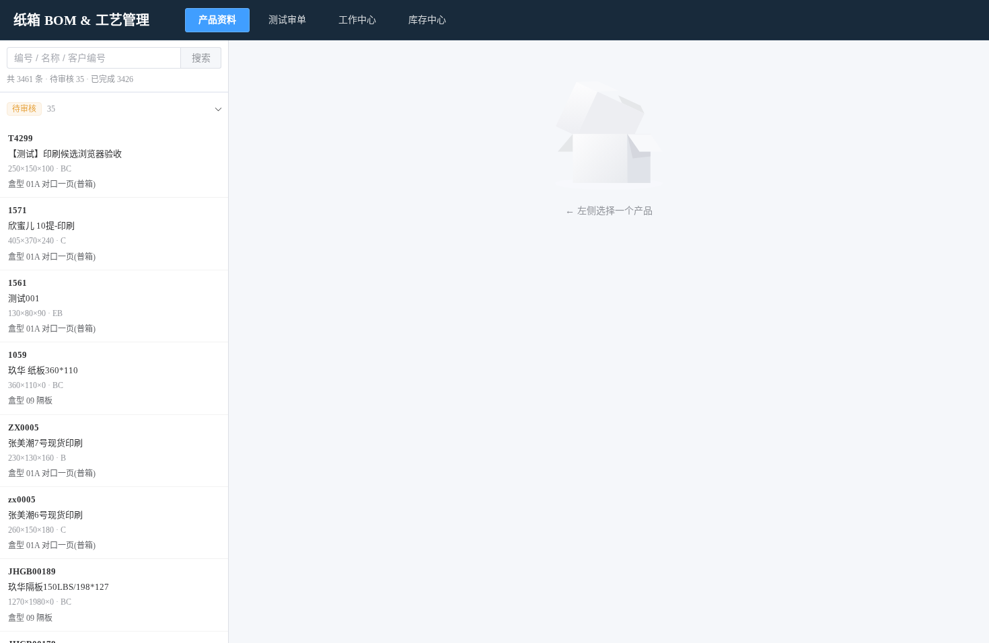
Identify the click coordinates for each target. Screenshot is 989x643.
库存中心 (427, 20)
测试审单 (287, 20)
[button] (114, 109)
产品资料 (217, 20)
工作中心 (357, 20)
